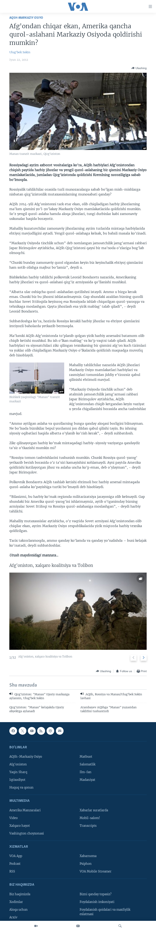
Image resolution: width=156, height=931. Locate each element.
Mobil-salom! (90, 818)
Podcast (15, 864)
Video (13, 818)
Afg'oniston (18, 764)
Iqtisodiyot (17, 780)
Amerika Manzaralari (25, 810)
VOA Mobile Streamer (96, 871)
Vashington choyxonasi (26, 833)
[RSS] (41, 731)
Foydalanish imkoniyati (97, 902)
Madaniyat (87, 780)
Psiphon (86, 864)
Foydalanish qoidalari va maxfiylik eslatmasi (105, 912)
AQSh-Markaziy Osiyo (26, 18)
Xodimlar (16, 902)
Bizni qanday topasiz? (96, 894)
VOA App (15, 856)
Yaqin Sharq (18, 772)
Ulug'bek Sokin (19, 52)
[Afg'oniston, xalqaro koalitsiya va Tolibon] (78, 611)
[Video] (36, 926)
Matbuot (86, 757)
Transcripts (88, 826)
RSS (12, 871)
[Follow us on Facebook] (13, 731)
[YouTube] (78, 926)
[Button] (139, 68)
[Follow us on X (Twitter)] (22, 731)
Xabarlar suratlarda (94, 810)
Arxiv (13, 917)
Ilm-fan (85, 772)
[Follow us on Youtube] (32, 731)
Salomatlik (87, 764)
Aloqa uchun (18, 909)
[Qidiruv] (120, 926)
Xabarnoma (88, 856)
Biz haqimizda (19, 894)
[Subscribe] (60, 731)
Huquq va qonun (21, 788)
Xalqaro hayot (19, 826)
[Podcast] (50, 731)
